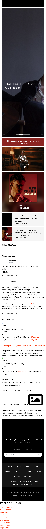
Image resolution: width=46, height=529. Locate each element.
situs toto (29, 304)
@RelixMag (34, 337)
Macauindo (4, 512)
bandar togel (5, 523)
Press (38, 471)
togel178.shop (5, 510)
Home (9, 466)
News (18, 466)
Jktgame (3, 515)
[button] (4, 72)
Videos (18, 471)
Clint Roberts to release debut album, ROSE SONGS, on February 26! (28, 232)
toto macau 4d (5, 520)
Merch (17, 476)
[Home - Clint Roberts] (3, 3)
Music (7, 471)
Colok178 (3, 517)
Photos (28, 471)
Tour (37, 466)
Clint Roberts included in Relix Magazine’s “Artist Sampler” (26, 218)
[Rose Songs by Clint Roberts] (23, 188)
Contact (28, 476)
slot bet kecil (5, 525)
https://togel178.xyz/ (8, 507)
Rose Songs (23, 208)
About (27, 466)
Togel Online (5, 528)
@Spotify (34, 340)
